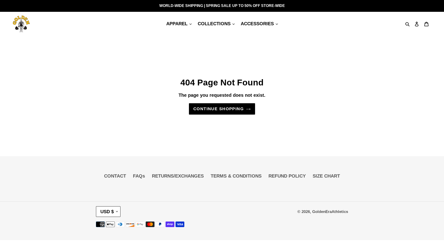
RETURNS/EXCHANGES (178, 175)
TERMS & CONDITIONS (236, 175)
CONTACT (115, 175)
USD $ (107, 211)
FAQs (139, 175)
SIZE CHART (326, 175)
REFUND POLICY (287, 175)
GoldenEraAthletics (330, 211)
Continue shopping (218, 108)
